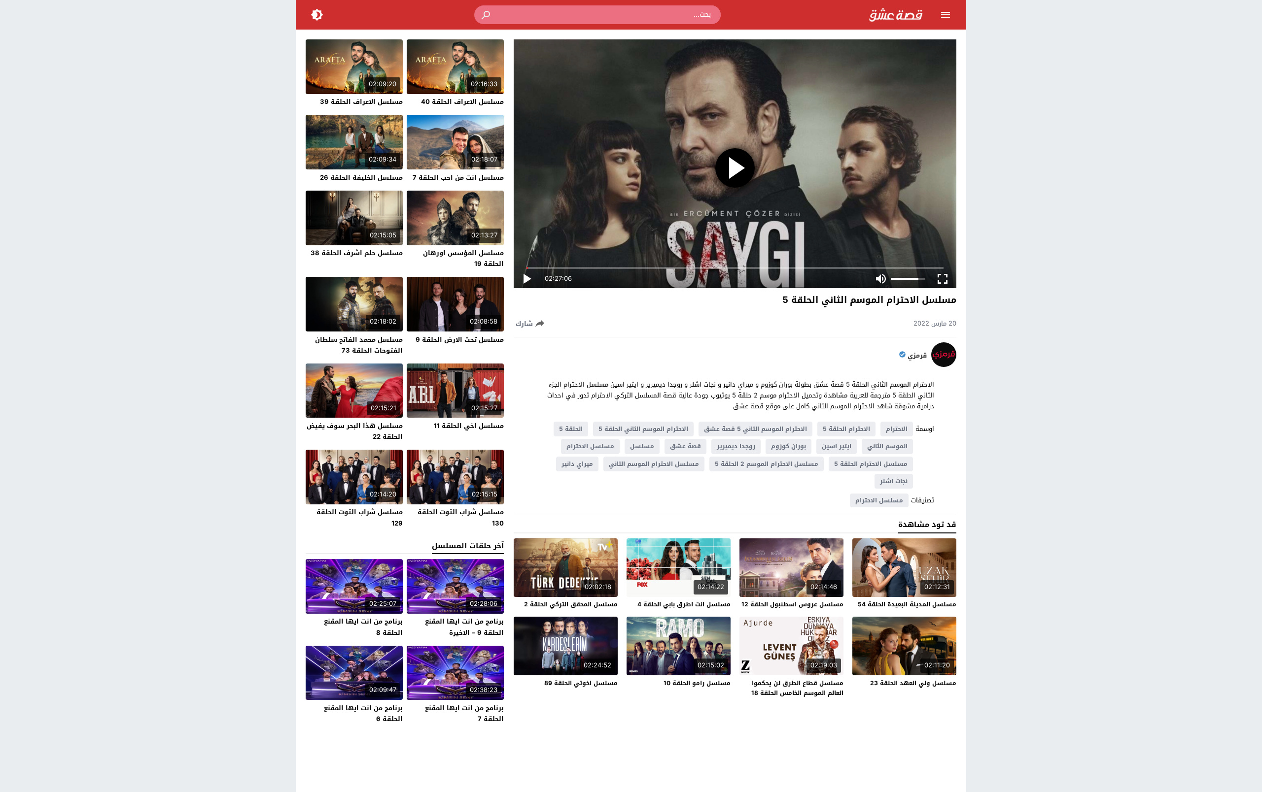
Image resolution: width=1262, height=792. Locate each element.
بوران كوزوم (788, 446)
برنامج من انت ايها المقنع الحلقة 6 (363, 713)
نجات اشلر (894, 481)
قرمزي (917, 356)
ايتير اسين (836, 446)
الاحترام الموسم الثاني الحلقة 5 (643, 429)
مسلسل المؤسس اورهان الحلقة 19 (463, 258)
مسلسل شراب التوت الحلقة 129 (359, 517)
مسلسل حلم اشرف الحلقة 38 (357, 253)
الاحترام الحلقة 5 (846, 429)
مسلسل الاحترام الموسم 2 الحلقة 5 (766, 464)
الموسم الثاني (887, 446)
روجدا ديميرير (736, 446)
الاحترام (897, 429)
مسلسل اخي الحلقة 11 (469, 426)
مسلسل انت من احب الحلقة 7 (458, 177)
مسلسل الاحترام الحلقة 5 (871, 464)
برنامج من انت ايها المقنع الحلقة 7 (464, 713)
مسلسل (642, 446)
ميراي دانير (577, 464)
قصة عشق (685, 446)
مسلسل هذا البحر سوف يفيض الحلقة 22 (355, 431)
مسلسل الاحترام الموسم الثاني (654, 464)
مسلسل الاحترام (590, 446)
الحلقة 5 (571, 429)
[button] (486, 14)
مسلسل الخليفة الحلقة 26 (361, 177)
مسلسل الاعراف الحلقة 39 (361, 102)
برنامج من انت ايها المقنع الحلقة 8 (363, 626)
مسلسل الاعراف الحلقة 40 (462, 102)
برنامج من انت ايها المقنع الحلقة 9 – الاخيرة (464, 626)
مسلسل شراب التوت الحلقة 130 (461, 517)
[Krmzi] (943, 365)
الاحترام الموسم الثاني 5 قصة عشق (755, 429)
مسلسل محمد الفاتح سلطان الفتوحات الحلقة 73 (359, 345)
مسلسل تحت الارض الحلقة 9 (460, 339)
